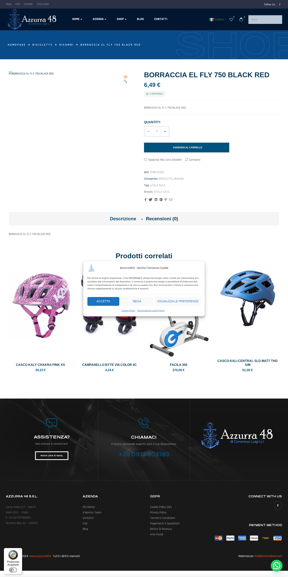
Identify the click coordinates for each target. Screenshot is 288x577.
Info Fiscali (156, 534)
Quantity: (152, 122)
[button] (125, 79)
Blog (85, 529)
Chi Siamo (89, 507)
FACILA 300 (178, 364)
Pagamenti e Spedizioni (164, 523)
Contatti (88, 518)
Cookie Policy (128, 310)
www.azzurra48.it (40, 556)
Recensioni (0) (162, 218)
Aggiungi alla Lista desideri (165, 160)
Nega (137, 301)
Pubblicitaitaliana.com (268, 556)
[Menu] (19, 550)
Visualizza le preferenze (177, 301)
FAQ (85, 523)
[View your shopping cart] (241, 19)
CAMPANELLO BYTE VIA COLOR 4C (109, 364)
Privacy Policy (158, 512)
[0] (231, 19)
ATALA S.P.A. (158, 185)
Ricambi (66, 45)
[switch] (13, 570)
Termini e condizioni (162, 518)
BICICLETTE (43, 45)
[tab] (123, 219)
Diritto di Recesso (161, 529)
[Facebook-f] (279, 4)
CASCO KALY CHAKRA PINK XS (40, 364)
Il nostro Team (92, 512)
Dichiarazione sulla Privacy (151, 310)
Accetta (103, 301)
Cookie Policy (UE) (161, 507)
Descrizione (123, 218)
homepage (17, 45)
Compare (194, 160)
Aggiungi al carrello (187, 147)
